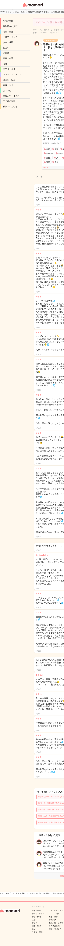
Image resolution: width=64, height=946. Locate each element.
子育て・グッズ (10, 37)
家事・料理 (8, 58)
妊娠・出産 (8, 31)
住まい (6, 47)
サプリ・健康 (9, 69)
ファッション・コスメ (13, 74)
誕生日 (49, 158)
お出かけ (7, 90)
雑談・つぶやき (10, 106)
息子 (58, 158)
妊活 (5, 64)
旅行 (48, 149)
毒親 (48, 162)
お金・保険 (8, 42)
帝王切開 (49, 153)
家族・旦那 (8, 85)
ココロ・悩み (9, 80)
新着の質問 (8, 21)
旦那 (56, 149)
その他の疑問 (9, 101)
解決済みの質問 (10, 26)
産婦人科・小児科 (11, 96)
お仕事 (6, 53)
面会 (56, 162)
